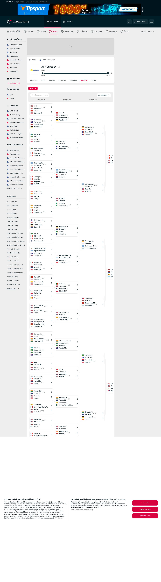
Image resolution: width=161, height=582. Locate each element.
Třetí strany (59, 518)
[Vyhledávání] (129, 21)
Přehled (33, 80)
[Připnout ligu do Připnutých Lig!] (59, 67)
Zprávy (52, 80)
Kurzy (42, 80)
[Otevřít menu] (151, 21)
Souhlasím (145, 503)
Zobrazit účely (145, 516)
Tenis (34, 60)
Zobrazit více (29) (13, 188)
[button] (111, 73)
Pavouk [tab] (33, 88)
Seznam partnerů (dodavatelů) (82, 510)
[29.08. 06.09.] (76, 73)
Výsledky (62, 80)
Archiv (93, 80)
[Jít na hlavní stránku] (21, 22)
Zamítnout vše (145, 509)
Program (73, 80)
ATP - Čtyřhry (49, 60)
